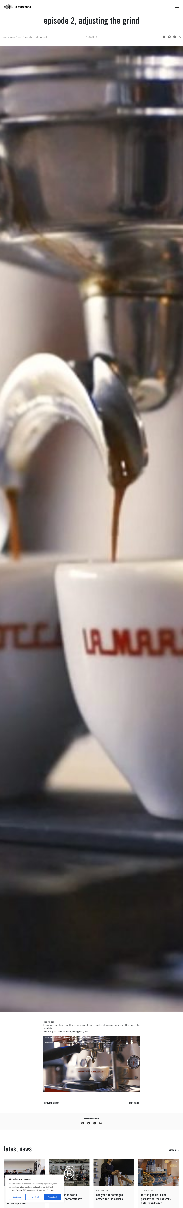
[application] (91, 1063)
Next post (133, 1102)
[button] (177, 7)
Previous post (51, 1102)
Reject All (35, 1197)
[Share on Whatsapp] (180, 37)
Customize (17, 1197)
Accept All (52, 1197)
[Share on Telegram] (174, 37)
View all (173, 1150)
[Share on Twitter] (169, 37)
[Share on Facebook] (164, 37)
